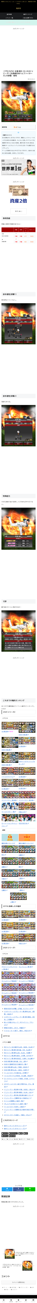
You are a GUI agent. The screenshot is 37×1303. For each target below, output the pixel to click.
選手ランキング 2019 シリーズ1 (14, 1126)
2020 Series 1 (13, 1133)
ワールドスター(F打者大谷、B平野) (15, 1073)
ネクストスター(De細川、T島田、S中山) (17, 1115)
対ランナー (23, 1139)
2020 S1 (5, 1133)
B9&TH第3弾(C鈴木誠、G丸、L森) (15, 1061)
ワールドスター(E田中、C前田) (14, 1107)
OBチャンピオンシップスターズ (27, 763)
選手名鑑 (13, 1136)
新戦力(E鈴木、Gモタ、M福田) (14, 1028)
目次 (16, 211)
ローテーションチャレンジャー (9, 824)
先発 (21, 1133)
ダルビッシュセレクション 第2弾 (9, 968)
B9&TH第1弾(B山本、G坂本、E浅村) (15, 1070)
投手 (26, 1133)
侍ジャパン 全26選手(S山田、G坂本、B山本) (18, 1047)
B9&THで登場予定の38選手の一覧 (15, 1064)
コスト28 (10, 1139)
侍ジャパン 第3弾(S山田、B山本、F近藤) (17, 1053)
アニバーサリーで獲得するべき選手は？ (17, 1098)
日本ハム (5, 1136)
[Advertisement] (18, 48)
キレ (4, 1139)
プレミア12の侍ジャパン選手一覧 (15, 1104)
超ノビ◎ (31, 1139)
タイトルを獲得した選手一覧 (13, 1101)
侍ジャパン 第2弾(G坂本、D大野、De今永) (18, 1056)
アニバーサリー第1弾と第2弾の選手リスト (18, 1095)
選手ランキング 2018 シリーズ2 (14, 1129)
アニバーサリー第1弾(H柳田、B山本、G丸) (18, 1092)
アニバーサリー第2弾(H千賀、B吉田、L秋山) (18, 1090)
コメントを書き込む (18, 1282)
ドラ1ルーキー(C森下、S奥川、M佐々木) (17, 1031)
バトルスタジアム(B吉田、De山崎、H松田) (18, 1076)
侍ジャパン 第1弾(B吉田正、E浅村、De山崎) (18, 1059)
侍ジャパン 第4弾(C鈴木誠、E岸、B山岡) (17, 1050)
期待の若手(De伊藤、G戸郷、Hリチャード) (18, 1009)
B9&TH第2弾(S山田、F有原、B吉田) (15, 1067)
